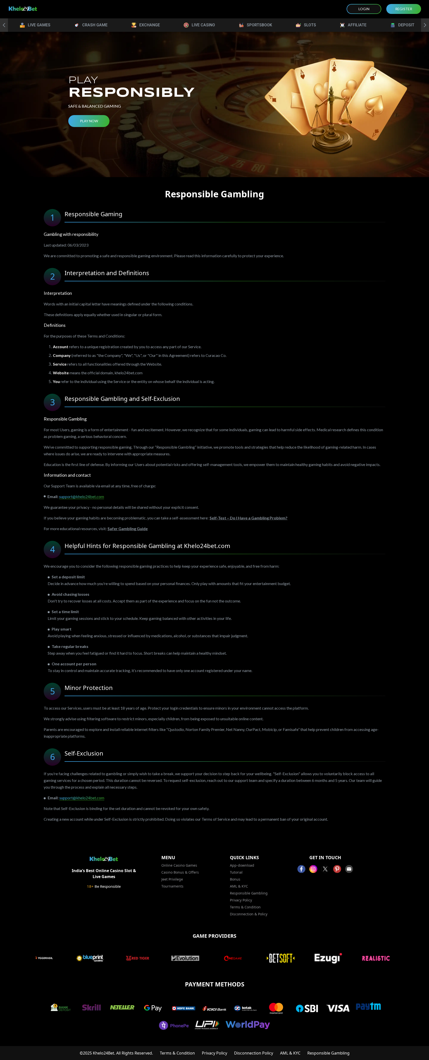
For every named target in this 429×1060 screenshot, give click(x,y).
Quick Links (244, 857)
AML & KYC (239, 886)
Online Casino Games (179, 865)
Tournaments (172, 886)
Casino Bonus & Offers (180, 872)
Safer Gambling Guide (127, 528)
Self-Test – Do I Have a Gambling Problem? (248, 517)
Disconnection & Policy (248, 914)
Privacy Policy (241, 900)
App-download (242, 865)
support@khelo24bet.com (81, 496)
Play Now (89, 121)
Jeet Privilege (172, 879)
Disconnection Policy (253, 1053)
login (363, 9)
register (403, 9)
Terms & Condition (245, 907)
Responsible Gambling (249, 893)
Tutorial (236, 872)
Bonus (235, 879)
